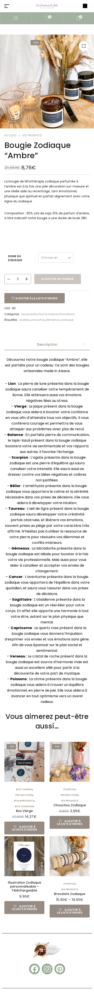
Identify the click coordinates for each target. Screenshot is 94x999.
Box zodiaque (24, 806)
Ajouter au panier (58, 279)
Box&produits (24, 800)
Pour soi (69, 789)
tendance (52, 320)
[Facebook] (34, 969)
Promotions (67, 314)
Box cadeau (24, 789)
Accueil (10, 135)
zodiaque (67, 320)
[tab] (47, 344)
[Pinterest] (59, 969)
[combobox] (55, 257)
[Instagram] (47, 969)
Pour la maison (48, 314)
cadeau (24, 320)
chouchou (38, 320)
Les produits (32, 135)
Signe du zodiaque (15, 258)
